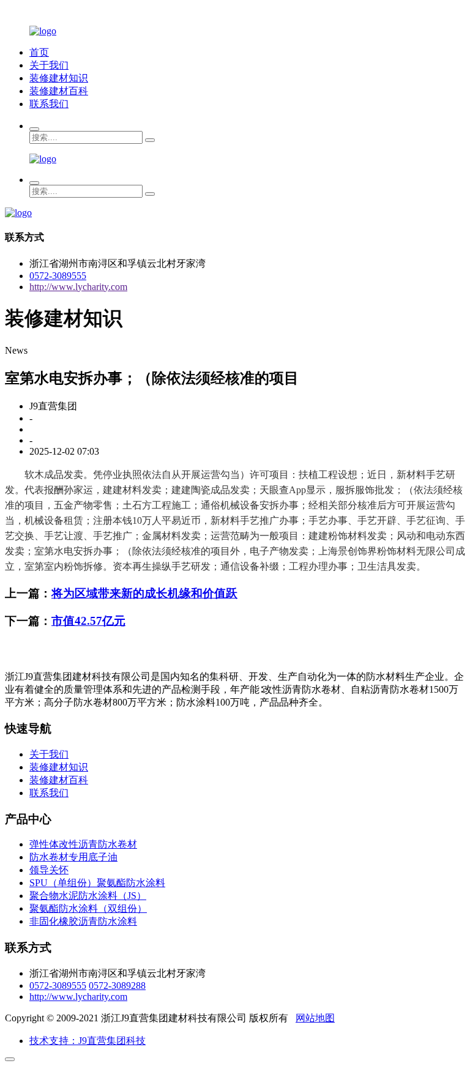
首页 (39, 52)
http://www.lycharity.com (78, 286)
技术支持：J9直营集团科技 (87, 1040)
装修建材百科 (58, 91)
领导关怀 (49, 870)
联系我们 (49, 104)
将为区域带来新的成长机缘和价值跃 (144, 593)
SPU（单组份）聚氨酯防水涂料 (97, 883)
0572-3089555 (57, 275)
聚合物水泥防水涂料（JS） (87, 895)
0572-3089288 (117, 985)
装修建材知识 (58, 78)
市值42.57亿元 (88, 620)
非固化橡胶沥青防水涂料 (83, 921)
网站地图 (315, 1018)
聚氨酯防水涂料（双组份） (88, 908)
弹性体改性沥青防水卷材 (83, 844)
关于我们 (49, 65)
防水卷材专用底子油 (73, 857)
